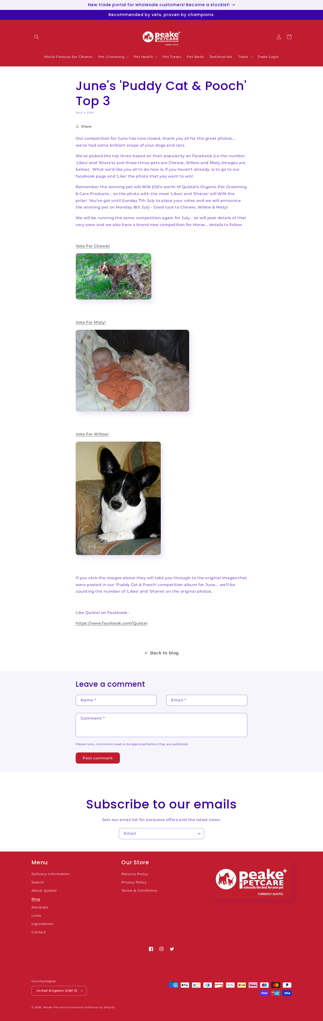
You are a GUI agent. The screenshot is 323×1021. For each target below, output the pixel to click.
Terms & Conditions (139, 890)
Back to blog (164, 653)
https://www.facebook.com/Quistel (111, 623)
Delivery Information (50, 874)
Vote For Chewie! (93, 246)
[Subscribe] (198, 833)
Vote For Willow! (92, 434)
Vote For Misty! (91, 322)
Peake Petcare (54, 1007)
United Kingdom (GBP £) (56, 990)
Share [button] (86, 126)
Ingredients (42, 924)
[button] (36, 37)
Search (37, 882)
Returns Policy (134, 874)
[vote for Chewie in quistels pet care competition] (113, 301)
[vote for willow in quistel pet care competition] (118, 556)
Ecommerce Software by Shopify (90, 1007)
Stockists (39, 907)
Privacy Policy (134, 882)
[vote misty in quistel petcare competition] (132, 413)
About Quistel (44, 890)
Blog (35, 899)
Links (36, 915)
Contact (38, 932)
